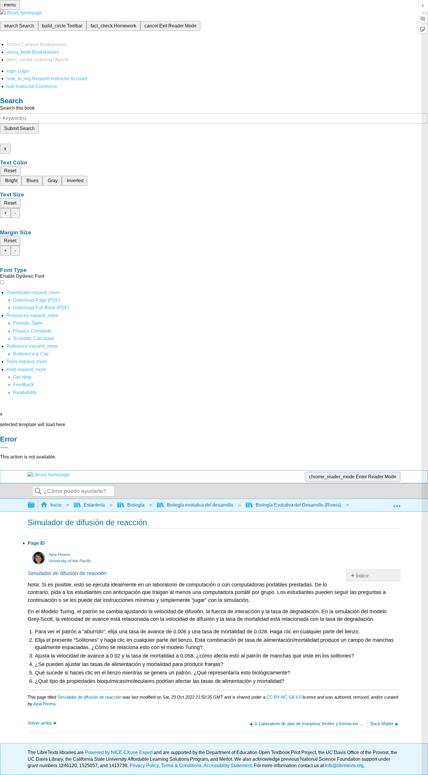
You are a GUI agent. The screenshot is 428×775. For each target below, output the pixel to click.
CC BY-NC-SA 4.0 (283, 697)
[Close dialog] (4, 447)
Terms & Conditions (181, 765)
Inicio (56, 504)
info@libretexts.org (344, 765)
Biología (136, 504)
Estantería (94, 504)
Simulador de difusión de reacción (67, 573)
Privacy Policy (144, 765)
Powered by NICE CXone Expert (119, 752)
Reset (10, 170)
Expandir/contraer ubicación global (396, 503)
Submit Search (19, 128)
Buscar (38, 491)
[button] (23, 384)
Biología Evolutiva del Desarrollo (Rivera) (298, 504)
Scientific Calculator (33, 338)
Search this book (17, 108)
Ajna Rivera (59, 554)
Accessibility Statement (228, 765)
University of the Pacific (70, 561)
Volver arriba (40, 722)
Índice (362, 575)
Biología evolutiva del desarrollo (200, 504)
